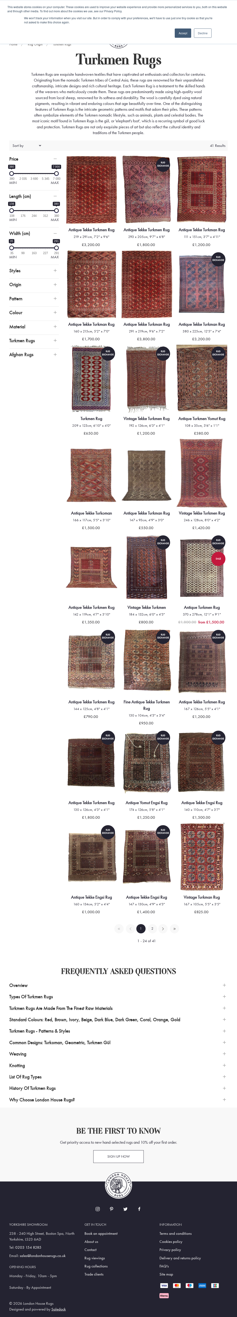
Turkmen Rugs (62, 44)
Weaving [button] (17, 1054)
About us (91, 1241)
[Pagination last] (174, 928)
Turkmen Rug (91, 418)
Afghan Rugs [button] (21, 354)
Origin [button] (15, 284)
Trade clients (93, 1274)
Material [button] (17, 326)
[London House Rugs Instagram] (97, 1209)
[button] (34, 158)
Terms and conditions (175, 1233)
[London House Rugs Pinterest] (111, 1209)
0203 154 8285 (28, 1247)
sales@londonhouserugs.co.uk (42, 1255)
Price (13, 159)
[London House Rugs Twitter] (125, 1209)
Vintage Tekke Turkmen (147, 607)
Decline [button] (203, 33)
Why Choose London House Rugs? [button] (42, 1099)
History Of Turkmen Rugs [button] (32, 1088)
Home (13, 44)
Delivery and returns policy (180, 1258)
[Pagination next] (163, 928)
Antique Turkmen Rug (202, 607)
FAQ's (164, 1266)
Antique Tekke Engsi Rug (201, 802)
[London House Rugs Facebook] (139, 1209)
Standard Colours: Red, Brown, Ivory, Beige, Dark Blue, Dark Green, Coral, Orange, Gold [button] (94, 1019)
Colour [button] (15, 312)
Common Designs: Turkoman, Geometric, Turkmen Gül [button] (59, 1042)
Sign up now (118, 1156)
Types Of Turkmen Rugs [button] (31, 996)
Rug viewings (94, 1258)
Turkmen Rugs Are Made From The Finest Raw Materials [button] (60, 1008)
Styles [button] (14, 270)
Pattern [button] (15, 298)
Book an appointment (101, 1233)
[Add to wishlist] (75, 165)
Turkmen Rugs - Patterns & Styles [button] (39, 1031)
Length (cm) (20, 196)
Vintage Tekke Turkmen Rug (147, 418)
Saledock (58, 1309)
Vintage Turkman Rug (202, 897)
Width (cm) (19, 233)
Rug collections (96, 1266)
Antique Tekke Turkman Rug (202, 230)
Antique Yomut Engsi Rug (147, 802)
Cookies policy (170, 1241)
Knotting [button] (17, 1065)
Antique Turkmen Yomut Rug (201, 418)
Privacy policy (170, 1249)
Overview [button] (18, 985)
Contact (90, 1249)
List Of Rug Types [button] (25, 1077)
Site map (166, 1274)
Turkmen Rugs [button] (22, 340)
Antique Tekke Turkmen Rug (92, 230)
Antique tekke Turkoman (91, 513)
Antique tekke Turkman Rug (147, 513)
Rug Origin (35, 44)
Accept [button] (183, 33)
